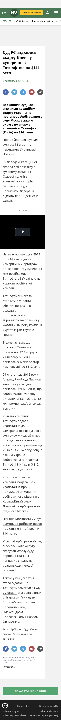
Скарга (7, 634)
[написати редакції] (32, 92)
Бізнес (7, 21)
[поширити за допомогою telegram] (23, 92)
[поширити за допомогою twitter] (14, 92)
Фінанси (52, 21)
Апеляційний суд (22, 634)
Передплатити (32, 12)
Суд (26, 629)
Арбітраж (16, 629)
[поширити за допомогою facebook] (6, 92)
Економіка (38, 21)
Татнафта (8, 638)
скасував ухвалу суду (18, 551)
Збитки (33, 629)
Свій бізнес (23, 21)
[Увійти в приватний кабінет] (47, 12)
